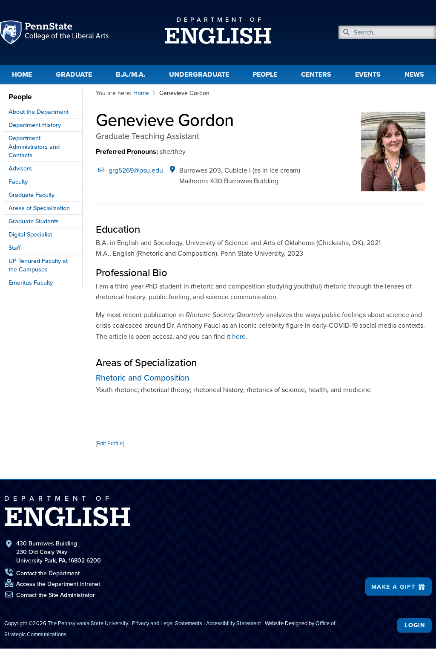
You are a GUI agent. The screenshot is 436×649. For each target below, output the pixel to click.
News (414, 74)
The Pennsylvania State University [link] (88, 623)
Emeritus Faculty (31, 282)
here (239, 336)
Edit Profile (110, 443)
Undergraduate (199, 74)
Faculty (18, 181)
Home (22, 74)
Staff (15, 247)
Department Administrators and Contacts (34, 146)
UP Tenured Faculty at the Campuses (38, 265)
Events (368, 74)
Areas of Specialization (39, 208)
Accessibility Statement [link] (233, 623)
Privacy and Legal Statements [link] (167, 623)
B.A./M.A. (130, 74)
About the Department (39, 111)
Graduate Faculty (31, 194)
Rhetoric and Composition (142, 378)
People (264, 74)
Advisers (20, 168)
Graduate (74, 74)
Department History (35, 125)
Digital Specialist (30, 234)
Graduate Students (34, 221)
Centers (316, 74)
